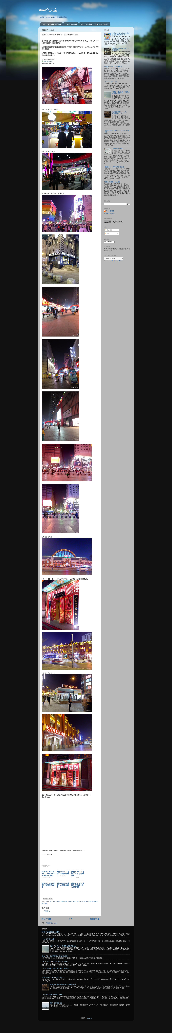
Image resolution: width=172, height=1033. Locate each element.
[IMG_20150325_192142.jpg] (67, 711)
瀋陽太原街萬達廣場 (78, 901)
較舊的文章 (94, 919)
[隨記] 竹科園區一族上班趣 (112, 182)
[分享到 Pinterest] (52, 899)
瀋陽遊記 (44, 903)
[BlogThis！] (46, 899)
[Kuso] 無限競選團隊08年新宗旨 (53, 994)
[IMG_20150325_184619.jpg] (67, 231)
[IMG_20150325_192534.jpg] (60, 629)
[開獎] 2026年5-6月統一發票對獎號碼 (53, 17)
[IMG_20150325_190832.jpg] (60, 336)
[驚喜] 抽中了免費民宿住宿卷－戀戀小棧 (55, 961)
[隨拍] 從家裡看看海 (56, 1003)
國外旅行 (53, 901)
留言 (107, 233)
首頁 (70, 919)
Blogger (89, 1018)
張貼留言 (47, 911)
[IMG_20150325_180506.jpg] (67, 147)
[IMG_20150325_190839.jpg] (60, 440)
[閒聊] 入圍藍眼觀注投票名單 (51, 24)
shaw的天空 (47, 10)
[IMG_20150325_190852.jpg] (60, 388)
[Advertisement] (117, 294)
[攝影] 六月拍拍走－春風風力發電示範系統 (95, 24)
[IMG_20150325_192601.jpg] (67, 791)
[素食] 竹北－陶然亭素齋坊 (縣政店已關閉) (55, 956)
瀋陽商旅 (95, 901)
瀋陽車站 (88, 901)
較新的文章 (46, 919)
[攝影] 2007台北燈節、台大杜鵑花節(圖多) (56, 968)
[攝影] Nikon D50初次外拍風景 (114, 167)
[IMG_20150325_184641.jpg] (67, 103)
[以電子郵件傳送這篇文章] (44, 899)
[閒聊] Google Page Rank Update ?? (53, 977)
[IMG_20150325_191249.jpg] (67, 480)
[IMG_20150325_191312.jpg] (60, 533)
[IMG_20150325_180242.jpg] (67, 189)
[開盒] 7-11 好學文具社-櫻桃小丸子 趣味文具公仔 (120, 34)
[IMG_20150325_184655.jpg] (60, 283)
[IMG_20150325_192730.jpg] (67, 575)
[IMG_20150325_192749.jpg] (67, 751)
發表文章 (109, 230)
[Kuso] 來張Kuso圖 (71, 24)
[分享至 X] (48, 899)
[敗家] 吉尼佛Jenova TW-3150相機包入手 (120, 112)
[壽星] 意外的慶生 (117, 148)
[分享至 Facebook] (50, 899)
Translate (119, 261)
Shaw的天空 (110, 211)
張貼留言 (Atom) (51, 923)
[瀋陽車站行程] (47, 61)
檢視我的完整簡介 (109, 213)
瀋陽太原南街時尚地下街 (64, 901)
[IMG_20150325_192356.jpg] (67, 669)
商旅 (47, 901)
